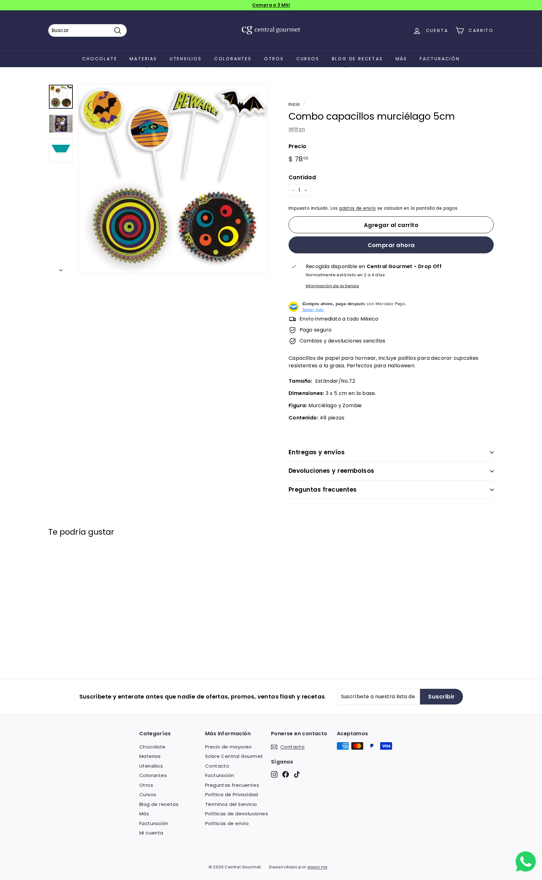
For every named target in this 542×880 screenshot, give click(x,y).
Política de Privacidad (231, 794)
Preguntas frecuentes (323, 489)
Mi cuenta (151, 832)
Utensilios (186, 59)
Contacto (217, 766)
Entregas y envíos (317, 452)
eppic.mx (317, 867)
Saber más (313, 309)
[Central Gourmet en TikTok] (297, 774)
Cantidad (302, 177)
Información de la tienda (332, 286)
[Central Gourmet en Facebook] (285, 774)
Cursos (307, 59)
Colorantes (233, 59)
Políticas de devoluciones (236, 813)
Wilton (297, 129)
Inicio (294, 104)
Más (401, 59)
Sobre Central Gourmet (234, 756)
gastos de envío (357, 208)
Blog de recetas (357, 59)
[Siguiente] (60, 268)
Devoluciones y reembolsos (332, 471)
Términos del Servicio (231, 804)
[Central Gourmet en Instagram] (274, 774)
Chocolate (99, 59)
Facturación (440, 59)
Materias (143, 59)
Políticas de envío (227, 823)
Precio (297, 146)
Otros (274, 59)
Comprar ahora (391, 245)
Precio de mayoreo (228, 746)
